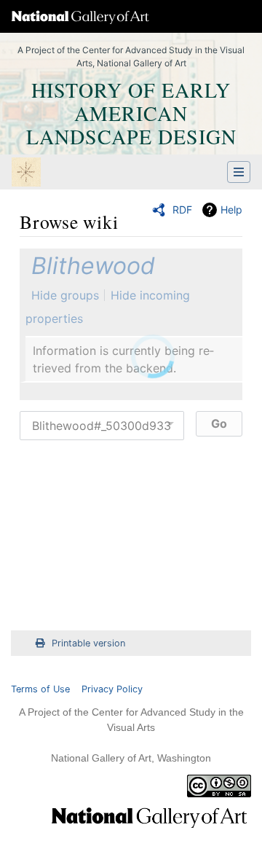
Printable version (88, 643)
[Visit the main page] (26, 173)
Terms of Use (40, 689)
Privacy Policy (112, 689)
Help (231, 209)
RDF (182, 209)
